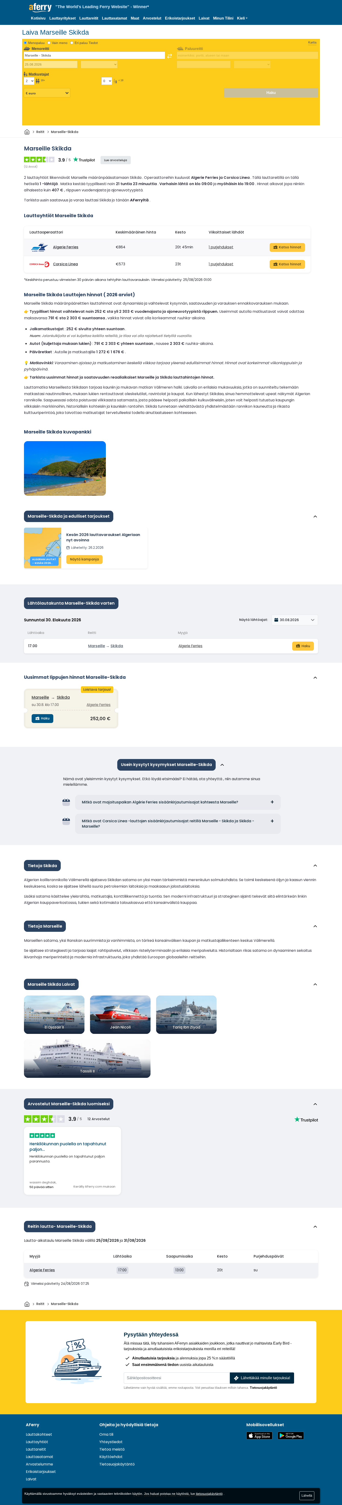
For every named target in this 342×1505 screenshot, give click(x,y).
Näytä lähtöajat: (253, 619)
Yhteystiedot (111, 1442)
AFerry (32, 1425)
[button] (242, 18)
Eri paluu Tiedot (86, 43)
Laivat (204, 18)
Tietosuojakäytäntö (263, 1387)
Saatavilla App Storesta (259, 1435)
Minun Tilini (223, 18)
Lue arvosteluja (115, 160)
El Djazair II (54, 1027)
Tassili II (87, 1071)
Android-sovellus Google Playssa (291, 1435)
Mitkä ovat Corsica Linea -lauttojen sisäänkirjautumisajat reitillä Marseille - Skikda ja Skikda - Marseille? (168, 824)
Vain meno (59, 43)
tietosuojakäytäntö (209, 1493)
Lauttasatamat (114, 18)
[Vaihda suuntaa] (169, 56)
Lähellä (307, 1495)
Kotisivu (38, 18)
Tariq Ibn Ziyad (186, 1027)
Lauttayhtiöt (37, 1442)
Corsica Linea (65, 264)
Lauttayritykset (62, 18)
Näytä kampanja (84, 559)
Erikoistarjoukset (180, 18)
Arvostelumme (39, 1464)
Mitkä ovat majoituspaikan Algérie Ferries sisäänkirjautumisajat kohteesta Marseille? (160, 802)
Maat (135, 18)
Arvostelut (152, 18)
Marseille (96, 646)
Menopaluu (36, 43)
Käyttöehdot (111, 1456)
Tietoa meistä (111, 1449)
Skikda (117, 646)
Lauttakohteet (39, 1434)
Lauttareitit (88, 18)
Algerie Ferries (65, 247)
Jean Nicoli (120, 1027)
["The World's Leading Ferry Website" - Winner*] (40, 8)
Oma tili (106, 1434)
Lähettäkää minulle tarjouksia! (265, 1378)
